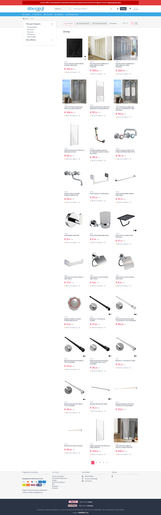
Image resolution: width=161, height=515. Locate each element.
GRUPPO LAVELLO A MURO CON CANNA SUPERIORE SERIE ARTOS (125, 151)
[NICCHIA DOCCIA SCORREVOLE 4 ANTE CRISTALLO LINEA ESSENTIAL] (100, 48)
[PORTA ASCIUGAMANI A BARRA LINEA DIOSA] (126, 178)
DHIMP (66, 61)
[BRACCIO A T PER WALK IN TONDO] (126, 345)
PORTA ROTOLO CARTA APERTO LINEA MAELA (73, 278)
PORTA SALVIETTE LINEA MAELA (99, 193)
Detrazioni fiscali (73, 14)
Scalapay (90, 505)
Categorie (27, 14)
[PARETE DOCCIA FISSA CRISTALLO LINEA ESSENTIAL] (100, 430)
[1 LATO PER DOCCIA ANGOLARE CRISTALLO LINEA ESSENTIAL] (74, 92)
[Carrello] (130, 9)
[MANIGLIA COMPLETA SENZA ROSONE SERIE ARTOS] (74, 303)
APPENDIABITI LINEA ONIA (71, 235)
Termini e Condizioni (58, 476)
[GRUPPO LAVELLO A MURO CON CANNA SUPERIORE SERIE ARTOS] (126, 135)
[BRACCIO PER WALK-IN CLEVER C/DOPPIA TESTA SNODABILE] (126, 389)
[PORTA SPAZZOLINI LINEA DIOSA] (100, 220)
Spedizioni (60, 14)
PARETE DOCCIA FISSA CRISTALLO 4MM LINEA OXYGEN (74, 151)
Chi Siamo (55, 488)
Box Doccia (38, 14)
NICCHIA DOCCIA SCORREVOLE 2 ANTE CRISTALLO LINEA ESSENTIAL (125, 65)
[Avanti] (127, 23)
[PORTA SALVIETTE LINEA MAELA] (100, 178)
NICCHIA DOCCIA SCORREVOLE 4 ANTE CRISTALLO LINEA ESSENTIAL (99, 65)
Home (26, 18)
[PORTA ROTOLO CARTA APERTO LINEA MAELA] (74, 262)
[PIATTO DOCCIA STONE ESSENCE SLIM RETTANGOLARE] (74, 48)
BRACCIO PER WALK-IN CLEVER (73, 446)
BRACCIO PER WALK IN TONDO (98, 404)
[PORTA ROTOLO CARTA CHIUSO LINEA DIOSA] (126, 262)
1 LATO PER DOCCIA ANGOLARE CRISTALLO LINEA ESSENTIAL (73, 107)
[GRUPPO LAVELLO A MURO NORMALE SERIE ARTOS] (74, 178)
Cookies (54, 480)
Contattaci (49, 14)
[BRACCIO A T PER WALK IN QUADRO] (100, 303)
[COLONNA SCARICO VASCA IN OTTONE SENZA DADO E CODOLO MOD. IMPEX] (100, 135)
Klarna (90, 502)
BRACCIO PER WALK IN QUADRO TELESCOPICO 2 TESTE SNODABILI (126, 319)
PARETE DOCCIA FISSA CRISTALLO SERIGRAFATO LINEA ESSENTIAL (100, 107)
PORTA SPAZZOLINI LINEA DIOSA (99, 235)
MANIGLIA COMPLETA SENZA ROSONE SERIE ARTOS (72, 319)
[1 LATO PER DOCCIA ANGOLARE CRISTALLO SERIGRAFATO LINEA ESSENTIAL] (126, 92)
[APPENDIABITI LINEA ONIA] (74, 220)
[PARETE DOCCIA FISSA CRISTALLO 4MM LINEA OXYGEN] (74, 135)
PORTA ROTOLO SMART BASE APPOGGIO (124, 236)
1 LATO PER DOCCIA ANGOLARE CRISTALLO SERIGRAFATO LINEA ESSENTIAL (125, 108)
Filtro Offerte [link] (31, 40)
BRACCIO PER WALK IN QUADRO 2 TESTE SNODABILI (74, 361)
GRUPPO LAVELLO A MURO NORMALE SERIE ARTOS (72, 194)
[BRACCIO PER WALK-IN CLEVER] (74, 430)
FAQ (53, 484)
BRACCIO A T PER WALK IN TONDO (125, 361)
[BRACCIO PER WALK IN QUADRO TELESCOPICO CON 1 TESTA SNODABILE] (100, 345)
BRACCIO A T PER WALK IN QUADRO (97, 319)
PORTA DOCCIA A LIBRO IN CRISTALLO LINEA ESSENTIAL (124, 446)
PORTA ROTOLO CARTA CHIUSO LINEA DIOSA (125, 278)
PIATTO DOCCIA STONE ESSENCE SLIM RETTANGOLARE (74, 64)
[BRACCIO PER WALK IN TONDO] (100, 389)
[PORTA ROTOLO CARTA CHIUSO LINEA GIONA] (100, 262)
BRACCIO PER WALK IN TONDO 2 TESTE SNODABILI (73, 404)
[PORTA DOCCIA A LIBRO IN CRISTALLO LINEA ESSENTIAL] (126, 430)
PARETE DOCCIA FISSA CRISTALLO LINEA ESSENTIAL (100, 446)
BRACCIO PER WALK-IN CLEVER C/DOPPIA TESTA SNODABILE (125, 404)
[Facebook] (113, 477)
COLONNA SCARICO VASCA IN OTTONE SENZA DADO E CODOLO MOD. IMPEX (99, 152)
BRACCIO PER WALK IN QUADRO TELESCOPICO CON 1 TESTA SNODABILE (99, 362)
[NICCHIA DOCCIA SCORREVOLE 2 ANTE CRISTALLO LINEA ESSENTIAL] (126, 48)
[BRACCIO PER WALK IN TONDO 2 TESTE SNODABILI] (74, 389)
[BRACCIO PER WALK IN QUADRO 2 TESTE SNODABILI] (74, 345)
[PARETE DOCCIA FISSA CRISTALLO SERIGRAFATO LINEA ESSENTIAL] (100, 92)
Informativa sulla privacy (59, 478)
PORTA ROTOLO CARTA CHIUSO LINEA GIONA (99, 278)
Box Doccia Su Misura (58, 482)
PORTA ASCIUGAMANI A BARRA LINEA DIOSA (125, 194)
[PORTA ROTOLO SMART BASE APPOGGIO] (126, 220)
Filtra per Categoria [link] (33, 24)
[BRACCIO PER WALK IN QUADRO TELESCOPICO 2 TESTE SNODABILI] (126, 303)
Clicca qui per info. (114, 2)
